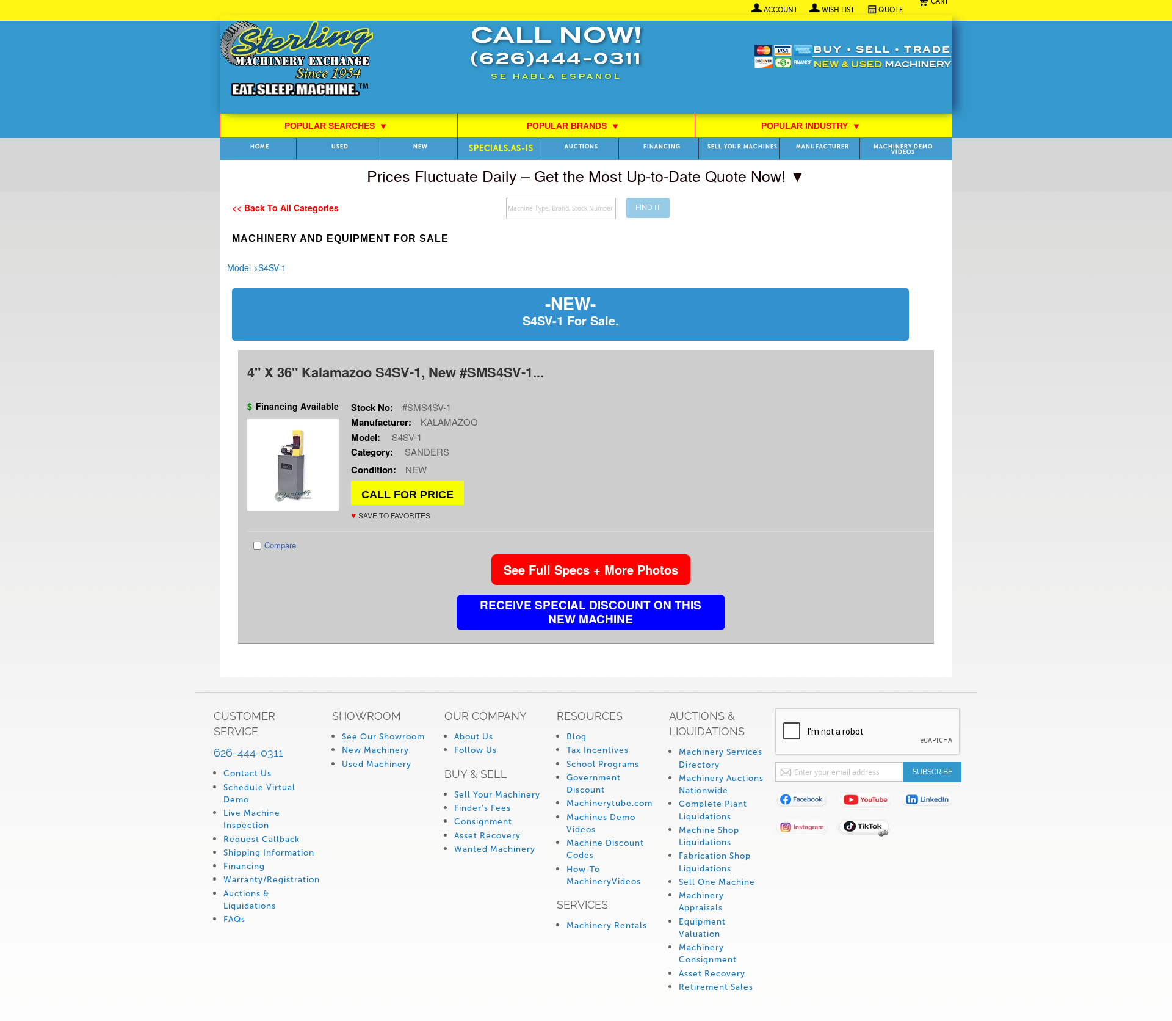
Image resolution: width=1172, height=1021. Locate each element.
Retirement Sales (716, 987)
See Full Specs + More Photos (591, 569)
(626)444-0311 (556, 60)
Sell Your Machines (742, 147)
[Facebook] (806, 802)
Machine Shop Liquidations (709, 836)
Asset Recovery (487, 835)
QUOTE (890, 9)
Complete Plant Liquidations (713, 810)
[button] (390, 515)
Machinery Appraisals (701, 901)
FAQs (234, 919)
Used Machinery (376, 764)
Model (239, 267)
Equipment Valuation (702, 928)
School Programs (602, 764)
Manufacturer (822, 147)
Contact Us (247, 773)
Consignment (483, 821)
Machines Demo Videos (600, 823)
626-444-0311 (248, 752)
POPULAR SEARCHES (335, 126)
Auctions (581, 147)
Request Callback (261, 839)
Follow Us (475, 750)
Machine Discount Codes (605, 849)
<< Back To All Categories (285, 208)
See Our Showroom (383, 737)
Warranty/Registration (271, 879)
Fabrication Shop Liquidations (715, 862)
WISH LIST (838, 9)
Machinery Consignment (708, 953)
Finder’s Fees (482, 808)
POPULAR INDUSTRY (810, 126)
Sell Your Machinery (497, 795)
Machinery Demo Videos (903, 149)
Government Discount (593, 783)
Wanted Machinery (494, 849)
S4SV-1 (272, 267)
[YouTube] (869, 802)
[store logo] (296, 59)
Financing (662, 147)
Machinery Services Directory (720, 758)
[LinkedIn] (932, 802)
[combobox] (561, 208)
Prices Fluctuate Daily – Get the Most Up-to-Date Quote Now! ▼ (586, 175)
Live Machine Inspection (251, 819)
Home (259, 147)
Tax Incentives (597, 750)
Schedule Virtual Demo (259, 793)
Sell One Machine (717, 882)
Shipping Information (268, 853)
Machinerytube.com (609, 803)
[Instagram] (806, 829)
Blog (576, 737)
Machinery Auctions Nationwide (721, 784)
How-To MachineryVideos (603, 875)
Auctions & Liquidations (249, 899)
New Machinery (375, 750)
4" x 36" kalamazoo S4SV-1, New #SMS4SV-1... (395, 372)
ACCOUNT (781, 9)
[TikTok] (869, 829)
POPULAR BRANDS (573, 126)
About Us (473, 737)
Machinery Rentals (606, 925)
